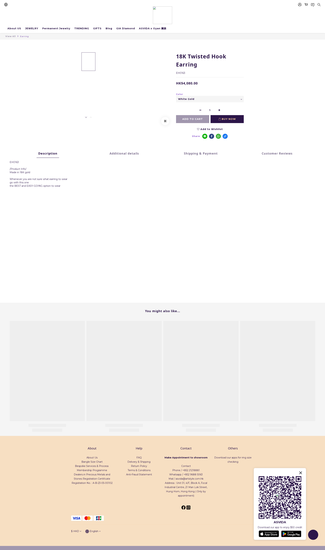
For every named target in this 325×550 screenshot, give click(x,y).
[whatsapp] (218, 136)
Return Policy (139, 466)
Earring (24, 36)
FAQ (139, 457)
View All (10, 36)
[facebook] (211, 136)
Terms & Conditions (139, 470)
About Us (92, 457)
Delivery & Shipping (138, 461)
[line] (204, 136)
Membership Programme (92, 470)
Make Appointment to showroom (186, 457)
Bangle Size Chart (92, 461)
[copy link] (225, 136)
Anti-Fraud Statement (139, 474)
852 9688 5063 (194, 474)
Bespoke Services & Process (92, 466)
